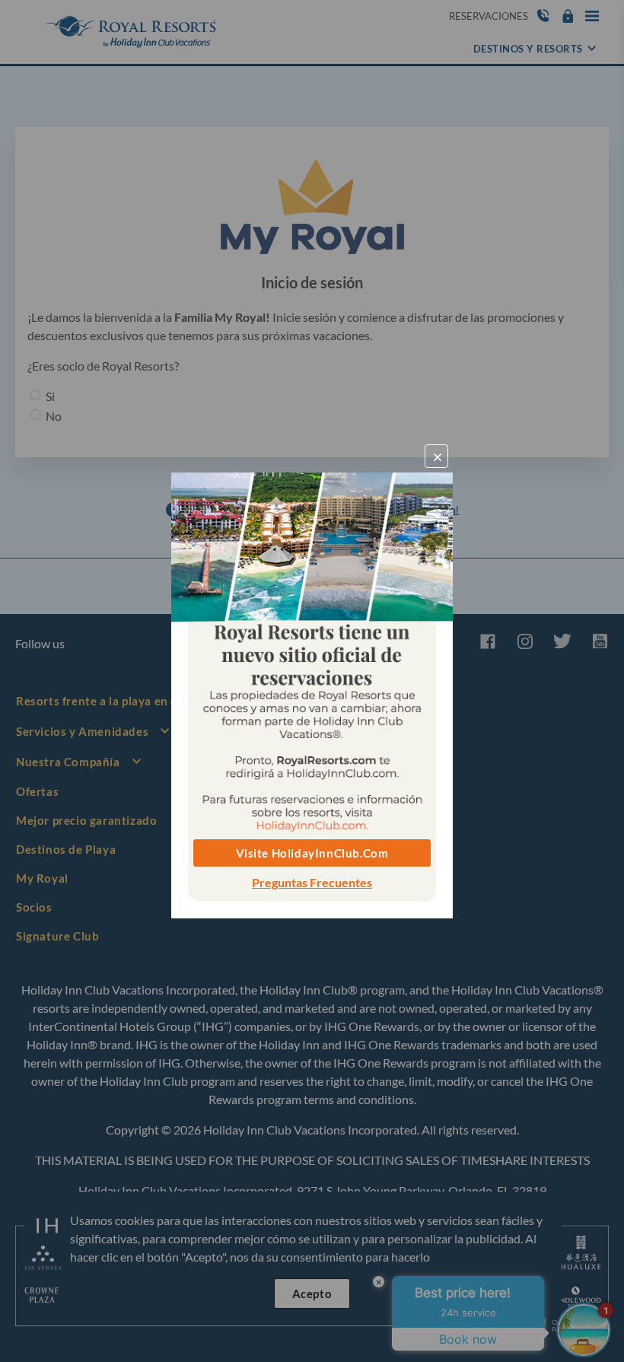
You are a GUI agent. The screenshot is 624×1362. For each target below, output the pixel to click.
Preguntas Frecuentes (312, 882)
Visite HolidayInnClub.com (312, 853)
